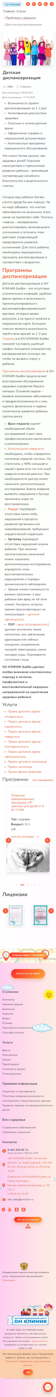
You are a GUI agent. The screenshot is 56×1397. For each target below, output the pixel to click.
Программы (10, 1055)
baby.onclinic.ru (40, 1341)
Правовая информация (19, 1084)
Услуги (7, 1042)
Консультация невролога (26, 449)
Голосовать (8, 1280)
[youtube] (9, 1209)
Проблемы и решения (16, 1132)
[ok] (16, 1209)
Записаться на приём (28, 973)
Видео (6, 1018)
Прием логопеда (20, 767)
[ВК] (23, 1209)
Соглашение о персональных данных (26, 1101)
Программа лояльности (17, 1027)
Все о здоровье (13, 1120)
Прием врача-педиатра (24, 772)
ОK (28, 1372)
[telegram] (3, 1209)
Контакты (8, 999)
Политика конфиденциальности (23, 1096)
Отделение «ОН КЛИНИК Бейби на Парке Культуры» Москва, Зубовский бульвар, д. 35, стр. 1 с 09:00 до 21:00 (29, 1185)
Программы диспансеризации (24, 273)
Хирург (13, 509)
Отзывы (7, 1023)
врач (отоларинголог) (33, 625)
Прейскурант (10, 1064)
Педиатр (8, 339)
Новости (7, 1014)
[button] (17, 885)
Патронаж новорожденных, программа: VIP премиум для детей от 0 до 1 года (27, 802)
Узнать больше (23, 836)
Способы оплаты (13, 1032)
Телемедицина (11, 1073)
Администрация (12, 1004)
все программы (43, 780)
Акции (6, 1059)
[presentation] (8, 840)
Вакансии (8, 1009)
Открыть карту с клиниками (28, 955)
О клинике (10, 992)
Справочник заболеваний (19, 1127)
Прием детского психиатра (27, 762)
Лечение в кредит (14, 1069)
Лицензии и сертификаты (19, 1091)
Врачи (6, 1050)
